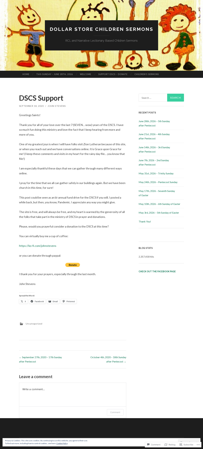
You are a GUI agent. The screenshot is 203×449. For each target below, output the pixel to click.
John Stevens (57, 106)
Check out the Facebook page (157, 271)
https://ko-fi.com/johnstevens (37, 245)
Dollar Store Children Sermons (101, 29)
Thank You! (145, 221)
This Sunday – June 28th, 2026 (54, 74)
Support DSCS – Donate (113, 74)
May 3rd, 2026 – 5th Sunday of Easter (159, 212)
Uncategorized (34, 323)
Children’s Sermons (146, 74)
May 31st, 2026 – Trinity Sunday (156, 173)
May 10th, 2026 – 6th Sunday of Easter (159, 203)
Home (26, 74)
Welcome (85, 74)
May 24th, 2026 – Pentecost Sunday (158, 182)
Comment (115, 412)
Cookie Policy (62, 443)
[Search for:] (161, 98)
